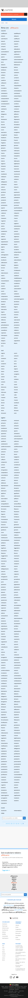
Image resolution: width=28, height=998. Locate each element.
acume (18, 909)
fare (10, 912)
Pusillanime (5, 930)
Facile (17, 927)
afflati (14, 886)
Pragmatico (18, 929)
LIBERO (2, 986)
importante (11, 903)
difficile (4, 910)
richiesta (17, 903)
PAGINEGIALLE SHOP (19, 986)
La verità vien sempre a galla (19, 946)
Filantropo (4, 926)
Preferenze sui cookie (12, 992)
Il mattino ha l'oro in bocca (21, 956)
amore (19, 912)
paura (24, 912)
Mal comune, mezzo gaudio (20, 959)
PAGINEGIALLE (11, 986)
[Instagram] (10, 977)
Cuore (3, 956)
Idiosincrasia (5, 928)
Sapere (9, 10)
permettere (11, 910)
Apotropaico (5, 938)
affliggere (14, 889)
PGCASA (25, 986)
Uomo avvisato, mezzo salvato (19, 949)
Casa (3, 949)
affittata (14, 879)
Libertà (17, 925)
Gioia (17, 937)
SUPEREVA (17, 989)
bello (14, 912)
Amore (4, 954)
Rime (6, 23)
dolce (16, 905)
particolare (5, 912)
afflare (14, 884)
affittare (14, 878)
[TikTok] (14, 977)
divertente (9, 907)
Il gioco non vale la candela (20, 962)
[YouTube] (17, 977)
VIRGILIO (6, 986)
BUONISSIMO (11, 989)
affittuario (14, 882)
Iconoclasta (5, 936)
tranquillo (21, 907)
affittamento (14, 876)
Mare (3, 952)
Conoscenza (19, 931)
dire (6, 903)
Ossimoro (4, 924)
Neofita (4, 934)
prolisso (21, 905)
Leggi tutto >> (6, 870)
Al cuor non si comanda (19, 966)
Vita (3, 945)
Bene (3, 960)
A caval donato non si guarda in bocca (20, 969)
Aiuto (19, 992)
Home (2, 23)
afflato (14, 887)
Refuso (4, 932)
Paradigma (18, 935)
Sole (3, 947)
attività (22, 903)
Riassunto (18, 933)
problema (9, 905)
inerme (25, 910)
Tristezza (18, 939)
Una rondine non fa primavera (20, 953)
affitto (14, 881)
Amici (3, 958)
